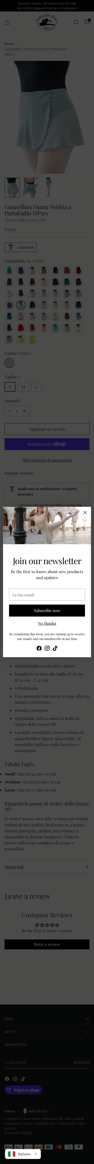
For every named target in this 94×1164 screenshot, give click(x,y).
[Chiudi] (85, 513)
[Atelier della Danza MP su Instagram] (47, 649)
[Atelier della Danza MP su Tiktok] (55, 649)
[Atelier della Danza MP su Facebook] (39, 649)
